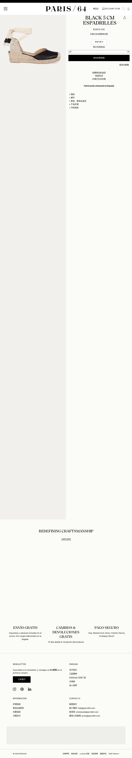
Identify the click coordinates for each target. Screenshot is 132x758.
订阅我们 (22, 679)
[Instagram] (14, 689)
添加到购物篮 (99, 58)
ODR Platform (113, 754)
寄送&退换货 (18, 708)
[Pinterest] (22, 689)
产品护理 (75, 104)
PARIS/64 (23, 754)
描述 (73, 94)
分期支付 (17, 716)
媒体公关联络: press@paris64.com (84, 716)
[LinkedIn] (29, 689)
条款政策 (94, 754)
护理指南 (17, 704)
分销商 (72, 681)
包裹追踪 (17, 712)
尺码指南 (75, 107)
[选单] (5, 8)
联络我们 (73, 704)
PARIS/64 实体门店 (77, 677)
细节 (73, 97)
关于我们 (73, 670)
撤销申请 (103, 754)
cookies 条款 (84, 754)
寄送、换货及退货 (78, 101)
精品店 (96, 9)
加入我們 (73, 685)
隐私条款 (74, 754)
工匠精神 (73, 674)
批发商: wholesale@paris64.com (84, 712)
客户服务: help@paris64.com (82, 708)
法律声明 (66, 754)
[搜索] (123, 8)
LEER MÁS (66, 539)
